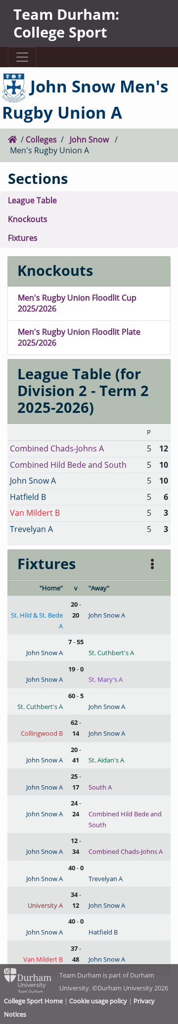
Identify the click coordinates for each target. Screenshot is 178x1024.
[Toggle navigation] (22, 57)
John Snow (89, 139)
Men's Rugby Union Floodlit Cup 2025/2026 (77, 303)
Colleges (41, 139)
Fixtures (23, 237)
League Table (32, 200)
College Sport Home (33, 1000)
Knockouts (27, 219)
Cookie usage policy (98, 1000)
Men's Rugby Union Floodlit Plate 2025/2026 (79, 337)
